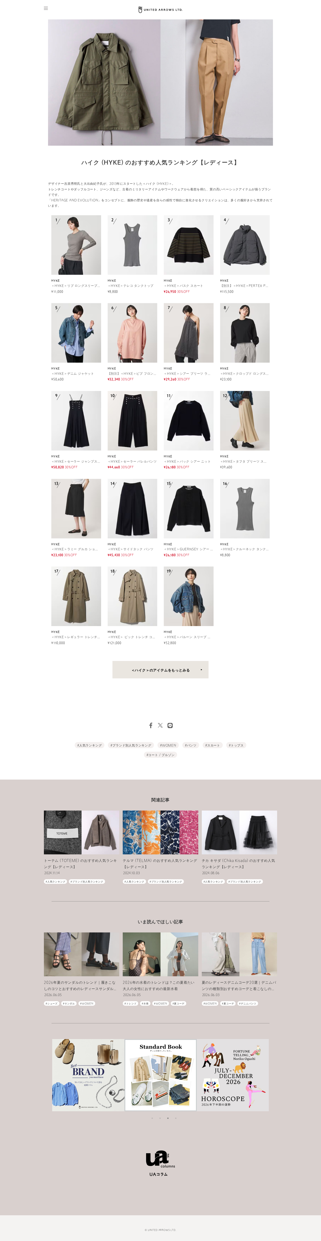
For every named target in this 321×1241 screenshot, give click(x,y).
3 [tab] (168, 1118)
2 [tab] (160, 1118)
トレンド (131, 1004)
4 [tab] (175, 1118)
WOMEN (169, 745)
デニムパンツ (248, 1004)
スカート (213, 745)
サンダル (70, 1004)
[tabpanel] (88, 1075)
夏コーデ (179, 1004)
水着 (146, 1004)
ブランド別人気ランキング (131, 745)
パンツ (192, 745)
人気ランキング (90, 745)
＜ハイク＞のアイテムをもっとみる (160, 670)
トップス (237, 745)
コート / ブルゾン (161, 755)
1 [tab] (152, 1118)
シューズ (52, 1004)
